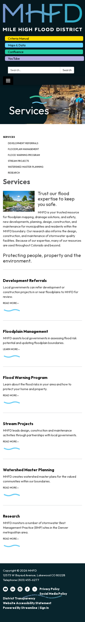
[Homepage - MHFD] (42, 17)
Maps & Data (17, 45)
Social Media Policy (53, 593)
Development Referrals (23, 143)
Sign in (44, 608)
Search (67, 70)
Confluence (16, 52)
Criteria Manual (18, 38)
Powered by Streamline (20, 608)
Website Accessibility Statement (27, 603)
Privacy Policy (50, 589)
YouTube (14, 58)
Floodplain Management (23, 149)
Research (14, 172)
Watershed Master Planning (25, 166)
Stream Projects (18, 160)
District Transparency (19, 598)
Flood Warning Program (24, 155)
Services (9, 136)
